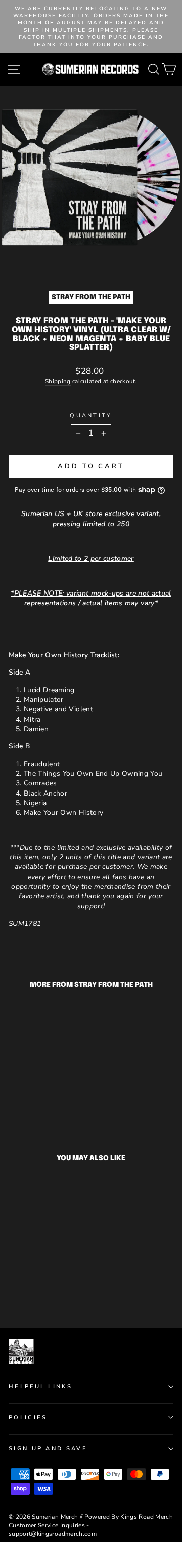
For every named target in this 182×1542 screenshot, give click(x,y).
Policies (28, 1417)
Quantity (91, 415)
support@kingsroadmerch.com (53, 1534)
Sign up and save (48, 1448)
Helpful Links (40, 1386)
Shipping (58, 381)
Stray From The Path (91, 297)
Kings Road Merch (146, 1517)
